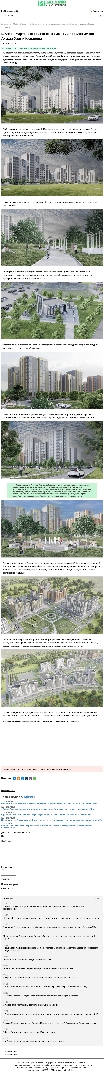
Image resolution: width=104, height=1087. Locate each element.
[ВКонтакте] (14, 778)
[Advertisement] (52, 744)
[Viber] (30, 778)
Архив (98, 898)
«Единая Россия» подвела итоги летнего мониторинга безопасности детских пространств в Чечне (51, 918)
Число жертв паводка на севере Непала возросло (27, 959)
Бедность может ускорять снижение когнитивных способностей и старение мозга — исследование (45, 907)
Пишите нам (98, 11)
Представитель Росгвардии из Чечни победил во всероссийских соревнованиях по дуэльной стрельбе (49, 937)
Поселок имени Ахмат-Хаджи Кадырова (37, 48)
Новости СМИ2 (11, 1051)
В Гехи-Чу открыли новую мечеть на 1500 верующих (29, 1032)
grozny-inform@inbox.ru (67, 1070)
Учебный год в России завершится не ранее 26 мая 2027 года (33, 1041)
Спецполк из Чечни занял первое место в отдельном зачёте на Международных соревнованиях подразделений (50, 949)
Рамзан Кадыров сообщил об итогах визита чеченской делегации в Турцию (40, 995)
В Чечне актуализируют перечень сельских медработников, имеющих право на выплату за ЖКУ (51, 1014)
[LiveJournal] (26, 778)
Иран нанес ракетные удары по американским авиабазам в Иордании (38, 968)
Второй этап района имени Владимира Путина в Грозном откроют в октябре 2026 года (46, 986)
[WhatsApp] (34, 778)
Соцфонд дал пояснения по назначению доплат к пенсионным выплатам (39, 977)
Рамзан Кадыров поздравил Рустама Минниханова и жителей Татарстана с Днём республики (50, 1023)
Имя (3, 836)
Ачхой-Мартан (9, 48)
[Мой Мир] (22, 778)
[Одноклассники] (18, 778)
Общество (24, 24)
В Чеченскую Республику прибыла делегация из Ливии (30, 1005)
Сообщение (6, 841)
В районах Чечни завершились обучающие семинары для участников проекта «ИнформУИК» (49, 927)
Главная (4, 24)
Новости (8, 898)
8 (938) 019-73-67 (46, 1070)
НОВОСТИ (14, 24)
